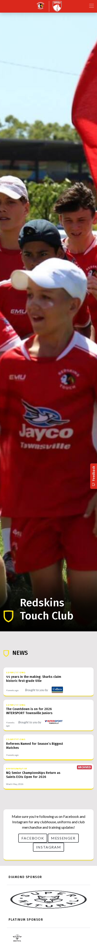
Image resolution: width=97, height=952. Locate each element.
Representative (16, 768)
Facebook (32, 838)
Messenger (63, 838)
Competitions (15, 672)
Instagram (48, 847)
